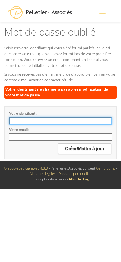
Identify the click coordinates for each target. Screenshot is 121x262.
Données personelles (75, 173)
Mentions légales (43, 173)
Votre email (18, 130)
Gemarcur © (105, 168)
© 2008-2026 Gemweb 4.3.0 (26, 168)
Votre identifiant (22, 114)
